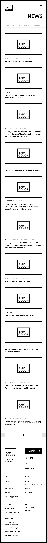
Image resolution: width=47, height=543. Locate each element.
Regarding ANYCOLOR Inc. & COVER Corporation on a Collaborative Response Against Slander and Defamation (22, 206)
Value (6, 485)
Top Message (9, 488)
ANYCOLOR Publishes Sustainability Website (23, 170)
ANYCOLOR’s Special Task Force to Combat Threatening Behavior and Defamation (22, 386)
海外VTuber (16, 239)
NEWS (27, 477)
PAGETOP (31, 451)
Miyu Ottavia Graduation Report (18, 281)
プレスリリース (24, 92)
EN (30, 463)
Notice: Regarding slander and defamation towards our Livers (23, 350)
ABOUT (7, 477)
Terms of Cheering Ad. (12, 528)
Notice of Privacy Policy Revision (18, 61)
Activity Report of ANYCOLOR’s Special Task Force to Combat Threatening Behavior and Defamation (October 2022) (23, 245)
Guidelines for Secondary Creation (11, 523)
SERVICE (8, 504)
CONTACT (29, 510)
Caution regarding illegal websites (19, 315)
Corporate (28, 492)
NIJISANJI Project (10, 508)
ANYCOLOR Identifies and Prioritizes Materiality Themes (20, 96)
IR (26, 504)
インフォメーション (26, 58)
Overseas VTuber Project (33, 25)
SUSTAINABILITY (31, 507)
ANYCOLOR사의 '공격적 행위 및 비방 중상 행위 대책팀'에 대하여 (23, 423)
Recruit (27, 488)
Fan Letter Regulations (12, 532)
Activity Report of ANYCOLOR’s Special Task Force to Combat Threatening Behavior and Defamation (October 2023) (23, 133)
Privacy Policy (9, 519)
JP (26, 463)
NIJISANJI (16, 25)
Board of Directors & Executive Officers (11, 497)
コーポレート (17, 58)
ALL (7, 25)
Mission (7, 481)
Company (8, 492)
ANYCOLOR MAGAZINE (11, 535)
